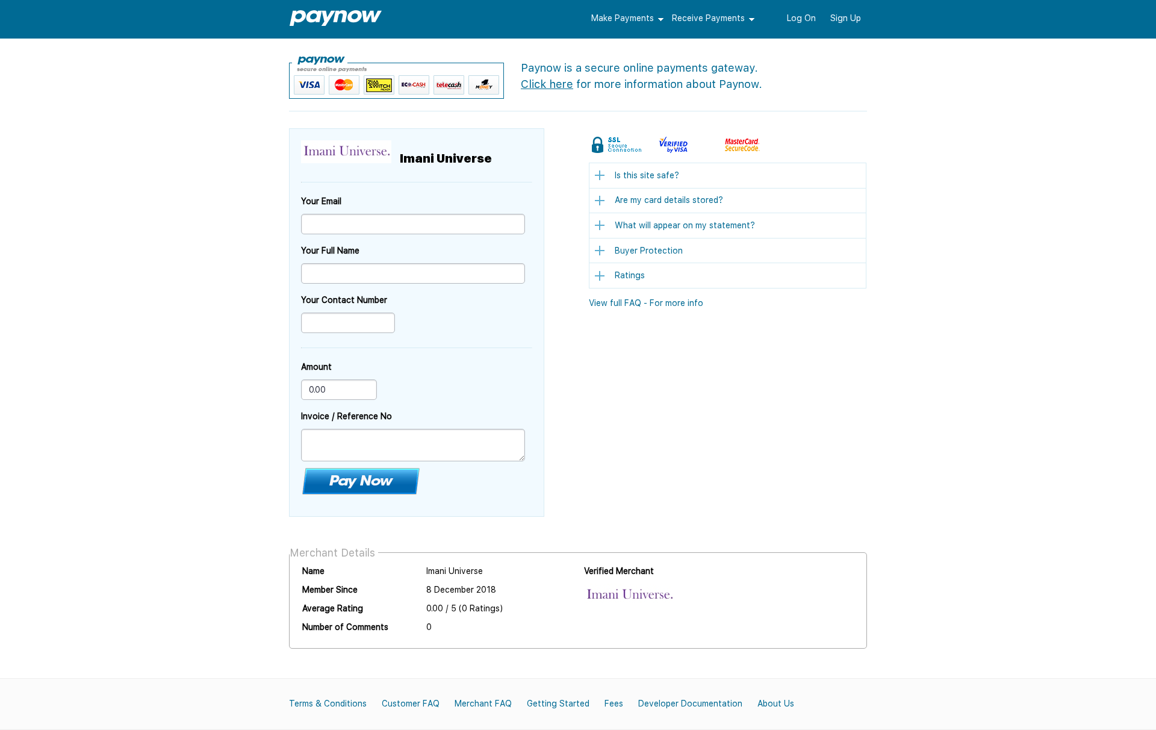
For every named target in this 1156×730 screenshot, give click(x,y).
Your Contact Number (344, 300)
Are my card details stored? (669, 200)
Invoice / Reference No (346, 416)
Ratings (630, 275)
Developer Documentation (690, 703)
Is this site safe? (647, 175)
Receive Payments (708, 18)
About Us (775, 703)
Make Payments (622, 18)
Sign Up (845, 18)
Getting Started (558, 703)
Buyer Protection (649, 250)
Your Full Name (330, 250)
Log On (801, 18)
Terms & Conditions (328, 703)
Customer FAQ (411, 703)
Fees (613, 703)
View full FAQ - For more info (646, 303)
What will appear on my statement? (685, 225)
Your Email (321, 201)
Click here (547, 84)
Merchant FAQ (483, 703)
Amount (316, 367)
